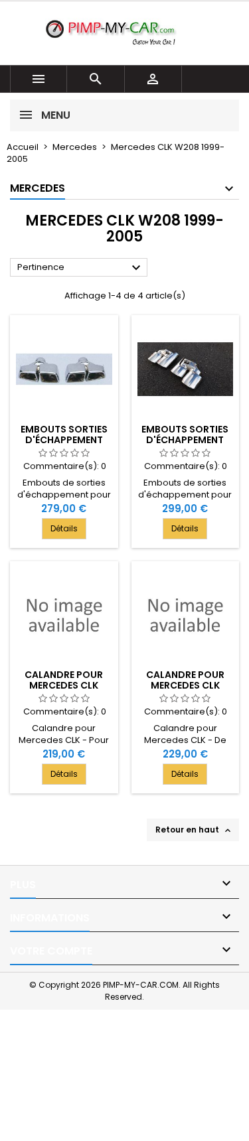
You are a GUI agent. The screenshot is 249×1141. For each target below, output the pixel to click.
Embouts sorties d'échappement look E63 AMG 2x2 (64, 440)
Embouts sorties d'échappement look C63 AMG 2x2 (185, 440)
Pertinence (80, 268)
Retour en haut (194, 830)
